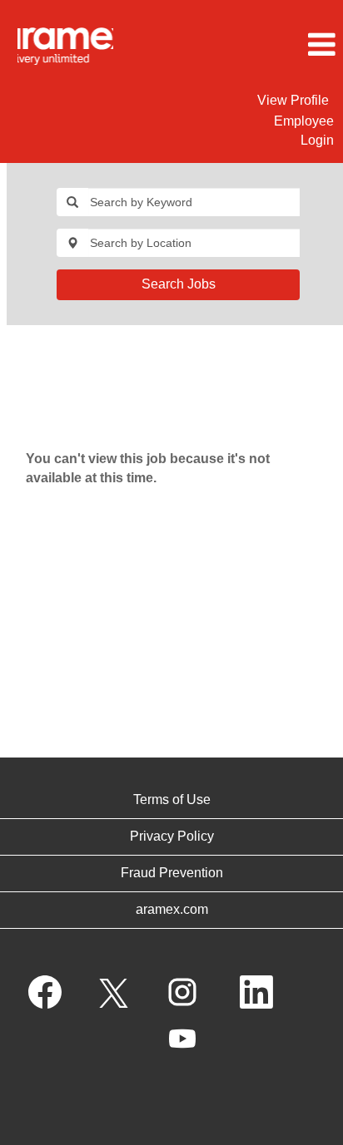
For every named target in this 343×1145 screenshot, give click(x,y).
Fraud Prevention (172, 873)
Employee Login (304, 130)
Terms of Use (172, 799)
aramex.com (172, 909)
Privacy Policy (172, 836)
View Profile (293, 100)
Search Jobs (179, 284)
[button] (286, 45)
